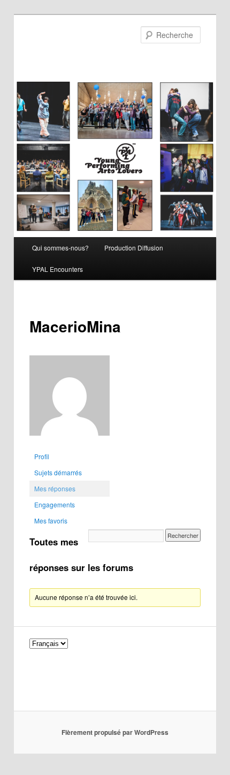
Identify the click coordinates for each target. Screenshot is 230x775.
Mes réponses (54, 488)
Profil (41, 456)
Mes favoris (50, 520)
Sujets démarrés (58, 472)
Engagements (54, 504)
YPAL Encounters (57, 268)
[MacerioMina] (69, 443)
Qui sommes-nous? (60, 247)
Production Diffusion (133, 247)
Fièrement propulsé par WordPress (115, 732)
